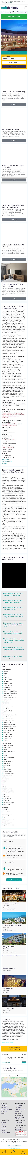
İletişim (3, 1113)
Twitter (3, 1124)
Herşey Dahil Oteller (20, 1109)
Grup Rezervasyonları (6, 1109)
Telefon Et (13, 1153)
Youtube (3, 1128)
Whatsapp (23, 1153)
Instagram (3, 1126)
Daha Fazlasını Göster (14, 880)
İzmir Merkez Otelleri (7, 461)
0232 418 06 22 (19, 1127)
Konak (7, 905)
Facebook (3, 1122)
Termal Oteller (18, 1105)
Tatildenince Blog (5, 1132)
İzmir (4, 905)
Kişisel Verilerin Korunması (14, 1145)
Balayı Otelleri (18, 1111)
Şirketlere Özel (4, 1107)
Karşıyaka (8, 970)
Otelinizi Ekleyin (19, 1122)
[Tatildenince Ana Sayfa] (9, 7)
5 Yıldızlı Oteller (19, 1115)
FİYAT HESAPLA (14, 66)
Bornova (8, 1010)
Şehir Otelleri (5, 459)
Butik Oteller (18, 1113)
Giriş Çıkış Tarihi (6, 56)
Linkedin (3, 1130)
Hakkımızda (4, 1105)
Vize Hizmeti (4, 1111)
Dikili (7, 948)
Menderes (8, 927)
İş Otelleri (4, 463)
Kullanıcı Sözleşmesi (15, 1148)
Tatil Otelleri (18, 1107)
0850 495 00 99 (19, 1129)
